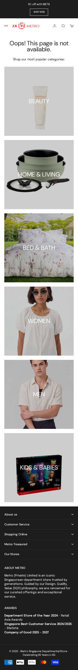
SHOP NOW (39, 12)
